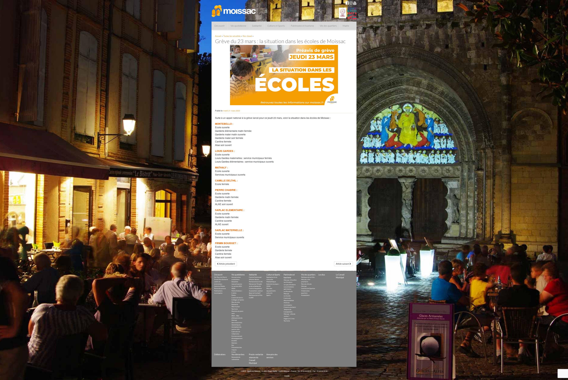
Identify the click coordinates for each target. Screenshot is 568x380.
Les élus (321, 274)
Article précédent (226, 263)
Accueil (218, 36)
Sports (268, 295)
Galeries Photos (219, 286)
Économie (234, 304)
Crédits (287, 376)
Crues (233, 352)
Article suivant (343, 263)
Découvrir (219, 25)
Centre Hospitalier (255, 288)
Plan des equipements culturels (271, 291)
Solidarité (257, 25)
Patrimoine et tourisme (302, 25)
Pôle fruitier (235, 306)
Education (234, 281)
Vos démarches (237, 354)
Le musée (287, 296)
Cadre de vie (235, 331)
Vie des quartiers (328, 25)
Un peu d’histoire (290, 284)
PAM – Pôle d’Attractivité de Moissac (236, 318)
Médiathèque (271, 281)
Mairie (346, 25)
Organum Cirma (289, 318)
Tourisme (234, 309)
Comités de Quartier (308, 288)
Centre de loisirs (237, 297)
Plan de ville (235, 302)
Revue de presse (220, 288)
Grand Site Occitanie (221, 279)
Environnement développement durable (236, 338)
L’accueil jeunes (236, 284)
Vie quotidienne (238, 25)
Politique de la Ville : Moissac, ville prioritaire (308, 279)
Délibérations (219, 354)
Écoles (233, 295)
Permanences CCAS (255, 281)
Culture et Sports (276, 25)
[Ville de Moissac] (234, 9)
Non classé (247, 36)
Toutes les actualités (232, 36)
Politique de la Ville (255, 295)
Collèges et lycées (237, 300)
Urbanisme (235, 334)
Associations (305, 295)
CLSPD (251, 297)
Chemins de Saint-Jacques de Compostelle (290, 309)
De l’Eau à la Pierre (220, 277)
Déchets (234, 343)
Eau (232, 345)
